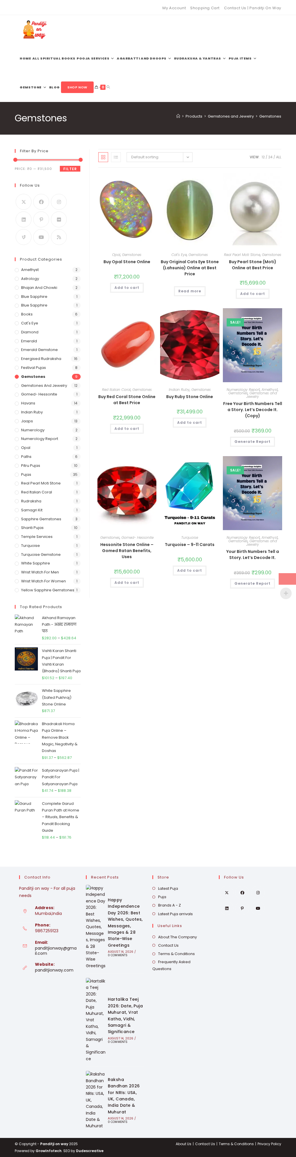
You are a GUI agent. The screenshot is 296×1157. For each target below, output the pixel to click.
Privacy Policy (269, 1143)
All (278, 157)
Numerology (33, 430)
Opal (116, 254)
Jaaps (27, 421)
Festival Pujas (33, 367)
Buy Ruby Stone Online (189, 397)
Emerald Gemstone (39, 349)
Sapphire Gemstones (41, 519)
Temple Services (37, 536)
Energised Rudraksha (41, 358)
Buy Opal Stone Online (126, 262)
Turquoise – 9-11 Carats (189, 544)
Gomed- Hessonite (137, 537)
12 (263, 157)
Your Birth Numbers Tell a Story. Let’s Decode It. (252, 554)
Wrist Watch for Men (40, 572)
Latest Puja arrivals (175, 914)
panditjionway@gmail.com (56, 950)
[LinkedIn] (24, 219)
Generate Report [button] (252, 441)
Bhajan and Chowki (39, 287)
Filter (70, 168)
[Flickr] (59, 219)
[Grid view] (103, 157)
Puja (162, 897)
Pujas (26, 474)
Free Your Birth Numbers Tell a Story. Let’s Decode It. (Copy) (252, 410)
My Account (174, 8)
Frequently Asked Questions (171, 965)
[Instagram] (59, 202)
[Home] (178, 116)
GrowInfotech (49, 1150)
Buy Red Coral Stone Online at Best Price (127, 400)
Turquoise (189, 537)
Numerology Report (243, 389)
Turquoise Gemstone (41, 554)
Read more (189, 291)
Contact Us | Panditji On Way (252, 8)
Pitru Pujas (30, 465)
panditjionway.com (54, 970)
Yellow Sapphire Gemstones (47, 590)
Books (27, 314)
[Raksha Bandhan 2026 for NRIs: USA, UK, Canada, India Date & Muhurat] (96, 1100)
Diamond (29, 332)
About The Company (177, 937)
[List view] (116, 157)
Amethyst (270, 389)
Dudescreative (89, 1150)
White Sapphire (35, 563)
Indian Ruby (179, 389)
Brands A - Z (169, 905)
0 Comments (118, 955)
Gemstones (270, 116)
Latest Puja (168, 888)
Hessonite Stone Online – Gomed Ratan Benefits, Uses (126, 551)
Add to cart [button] (126, 287)
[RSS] (59, 237)
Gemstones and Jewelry (261, 395)
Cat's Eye (179, 254)
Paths (26, 456)
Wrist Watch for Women (43, 581)
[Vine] (24, 237)
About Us (183, 1143)
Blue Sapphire (34, 296)
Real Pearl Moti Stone (242, 254)
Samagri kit (31, 510)
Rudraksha (31, 501)
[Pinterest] (41, 219)
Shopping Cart (205, 8)
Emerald (29, 341)
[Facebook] (41, 202)
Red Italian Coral (116, 389)
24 (270, 157)
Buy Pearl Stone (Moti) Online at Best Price (252, 265)
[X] (24, 202)
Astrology (30, 278)
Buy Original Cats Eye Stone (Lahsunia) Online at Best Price (190, 268)
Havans (28, 403)
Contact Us (168, 945)
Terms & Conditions (176, 954)
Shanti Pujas (32, 527)
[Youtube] (41, 237)
